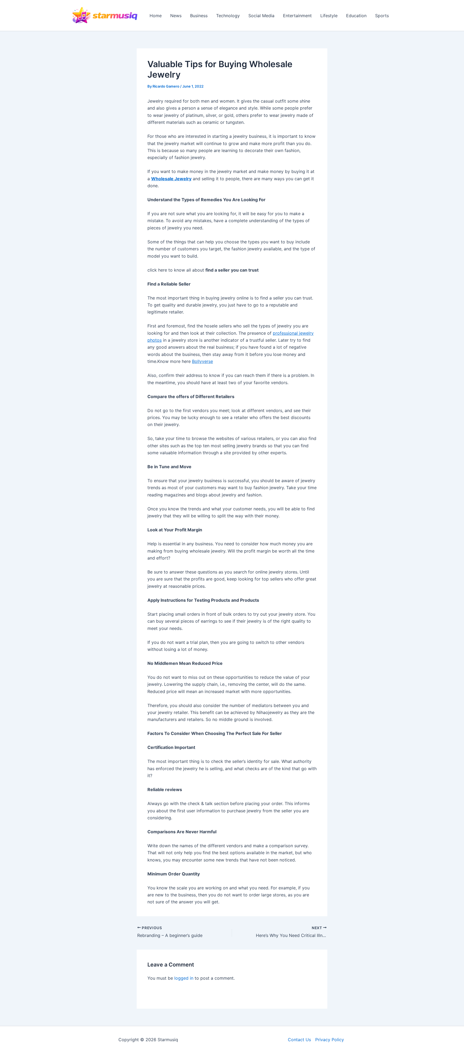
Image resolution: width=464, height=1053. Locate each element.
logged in (183, 978)
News (176, 15)
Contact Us (299, 1039)
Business (199, 15)
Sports (382, 15)
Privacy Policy (329, 1039)
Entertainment (297, 15)
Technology (228, 15)
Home (156, 15)
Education (356, 15)
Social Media (261, 15)
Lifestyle (329, 15)
